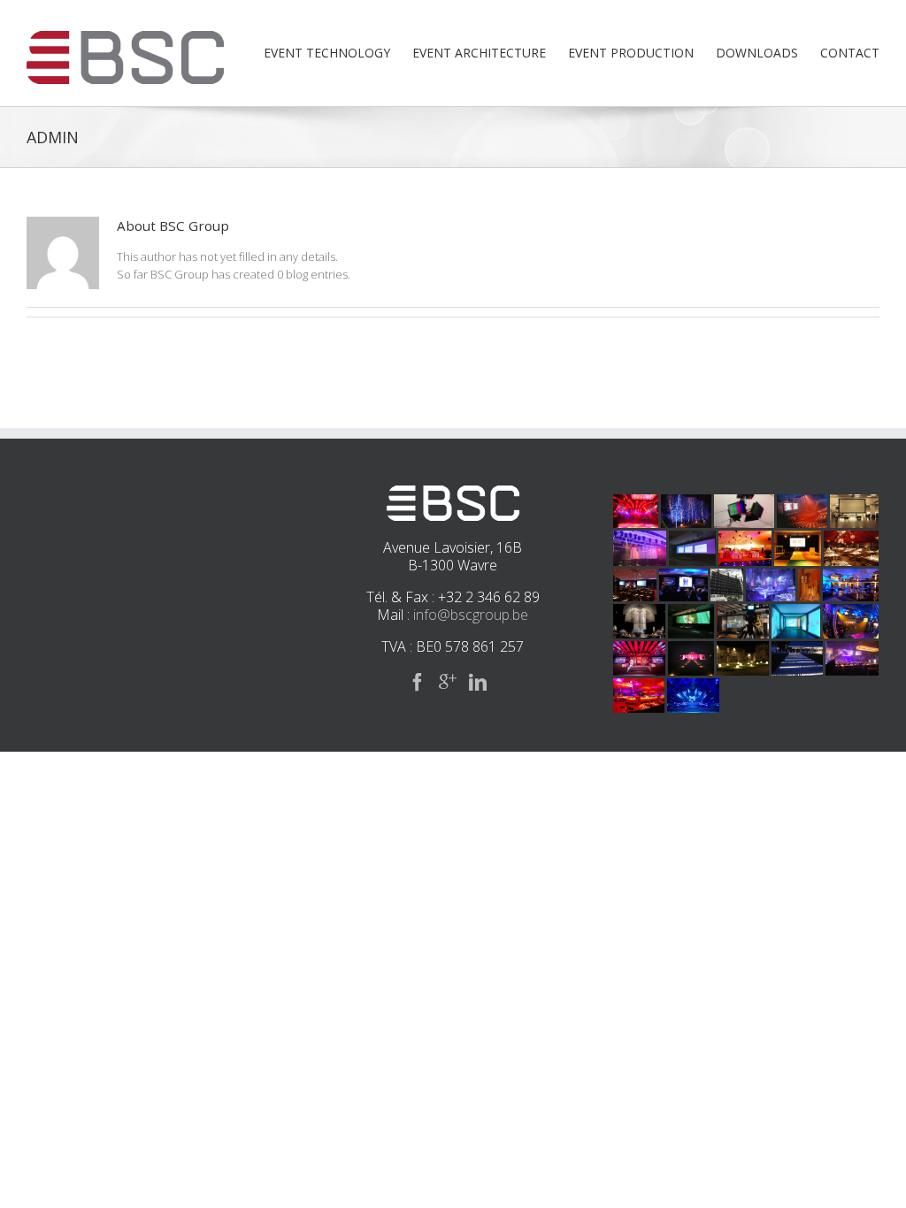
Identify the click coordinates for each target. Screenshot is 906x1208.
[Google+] (448, 682)
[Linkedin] (478, 682)
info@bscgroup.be (470, 614)
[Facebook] (417, 682)
